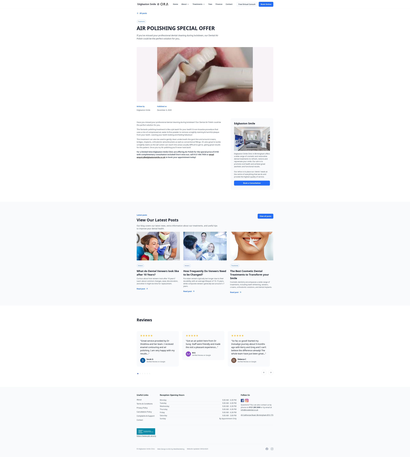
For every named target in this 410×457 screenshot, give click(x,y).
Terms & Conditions (145, 404)
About (139, 400)
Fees (210, 4)
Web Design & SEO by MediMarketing (170, 449)
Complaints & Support (146, 416)
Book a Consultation (252, 183)
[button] (185, 4)
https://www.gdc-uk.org (146, 436)
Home (175, 4)
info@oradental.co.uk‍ (249, 410)
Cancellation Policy (144, 412)
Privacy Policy (142, 408)
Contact (229, 4)
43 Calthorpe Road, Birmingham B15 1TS (257, 415)
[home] (153, 4)
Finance (219, 4)
